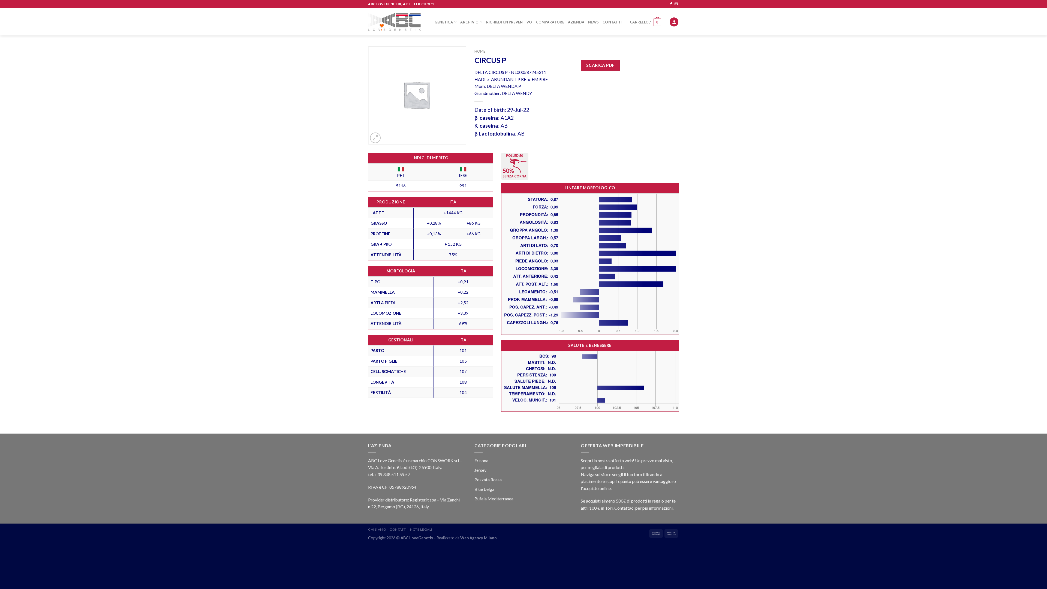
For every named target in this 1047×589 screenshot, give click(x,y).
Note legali (421, 529)
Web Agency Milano (478, 538)
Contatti (612, 22)
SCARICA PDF (600, 65)
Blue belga (484, 489)
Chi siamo (377, 529)
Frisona (481, 460)
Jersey (480, 470)
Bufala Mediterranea (493, 498)
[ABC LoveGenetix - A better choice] (394, 22)
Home (479, 51)
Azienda (576, 22)
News (593, 22)
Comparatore (550, 22)
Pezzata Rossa (488, 479)
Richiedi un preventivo (509, 22)
